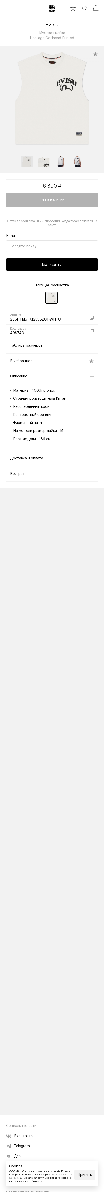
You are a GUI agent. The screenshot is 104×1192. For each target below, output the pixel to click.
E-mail (11, 236)
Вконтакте (23, 1136)
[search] (84, 8)
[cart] (95, 8)
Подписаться (52, 264)
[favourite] (73, 8)
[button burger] (8, 8)
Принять (85, 1175)
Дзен (18, 1156)
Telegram (22, 1146)
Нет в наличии (52, 199)
